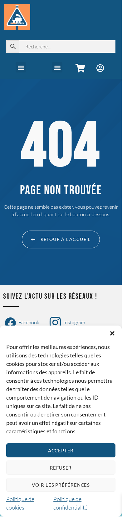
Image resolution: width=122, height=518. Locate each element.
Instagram (73, 322)
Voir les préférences (61, 485)
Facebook (28, 322)
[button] (112, 333)
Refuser (61, 468)
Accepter (61, 450)
